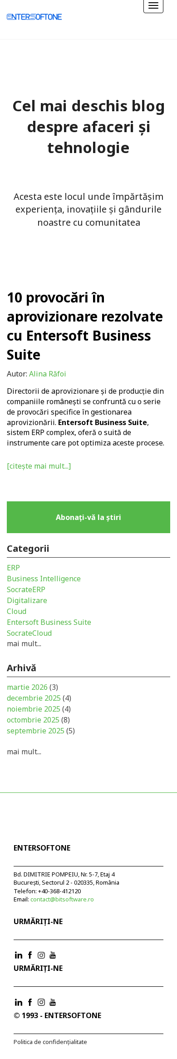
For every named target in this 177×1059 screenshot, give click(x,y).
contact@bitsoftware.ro (62, 899)
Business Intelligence (44, 579)
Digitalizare (27, 600)
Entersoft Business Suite (49, 622)
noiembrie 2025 (39, 709)
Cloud (16, 611)
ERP (13, 568)
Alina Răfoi (47, 374)
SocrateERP (26, 589)
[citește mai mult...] (39, 466)
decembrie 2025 (39, 698)
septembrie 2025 (41, 731)
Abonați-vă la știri (88, 517)
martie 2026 (32, 687)
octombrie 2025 (38, 720)
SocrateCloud (29, 633)
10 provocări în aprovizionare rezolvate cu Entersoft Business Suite (85, 326)
